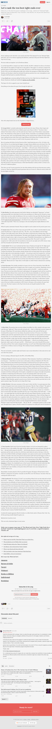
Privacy (25, 719)
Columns (3, 5)
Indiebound (5, 577)
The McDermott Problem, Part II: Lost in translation (16, 689)
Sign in (48, 2)
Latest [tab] (6, 666)
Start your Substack (22, 722)
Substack (19, 726)
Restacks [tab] (10, 618)
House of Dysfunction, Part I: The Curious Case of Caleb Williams (19, 670)
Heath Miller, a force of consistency (12, 554)
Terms (28, 719)
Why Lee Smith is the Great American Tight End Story (17, 551)
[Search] (49, 666)
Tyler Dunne (7, 16)
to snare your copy (14, 527)
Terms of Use (32, 597)
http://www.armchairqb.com (13, 651)
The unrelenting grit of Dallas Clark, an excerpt (15, 542)
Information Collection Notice (26, 598)
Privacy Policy (36, 598)
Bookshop (5, 581)
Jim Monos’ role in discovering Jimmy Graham (15, 547)
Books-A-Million (7, 574)
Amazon (4, 560)
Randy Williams (6, 630)
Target (3, 567)
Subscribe (42, 2)
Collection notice (35, 719)
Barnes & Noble (7, 564)
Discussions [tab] (11, 666)
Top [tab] (2, 666)
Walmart (4, 570)
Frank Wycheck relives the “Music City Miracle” (16, 544)
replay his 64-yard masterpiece (12, 220)
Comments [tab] (4, 618)
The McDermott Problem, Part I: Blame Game (14, 679)
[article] (26, 673)
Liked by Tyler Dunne (8, 632)
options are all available (29, 80)
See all (3, 699)
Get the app (32, 722)
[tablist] (7, 618)
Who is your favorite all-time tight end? (13, 549)
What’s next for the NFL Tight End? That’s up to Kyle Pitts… (19, 539)
